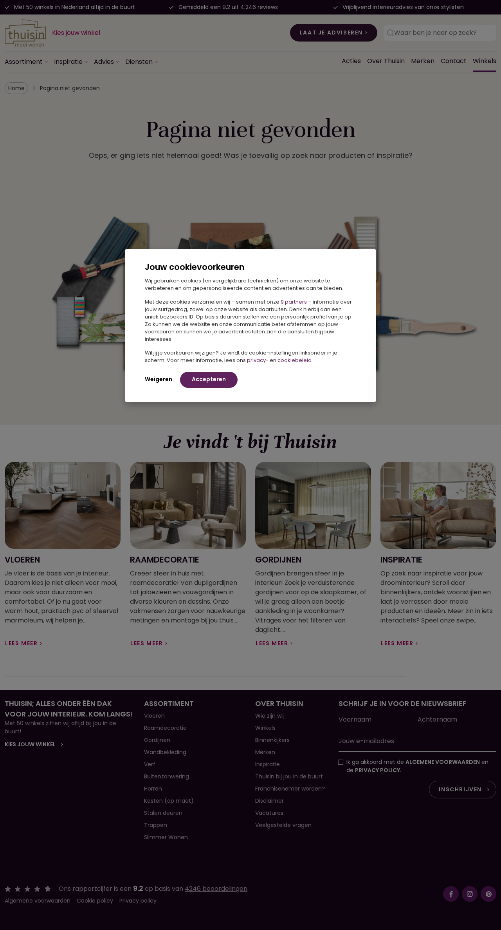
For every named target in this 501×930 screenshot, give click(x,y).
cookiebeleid (295, 360)
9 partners (294, 302)
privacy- (258, 360)
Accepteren (209, 379)
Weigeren (158, 379)
